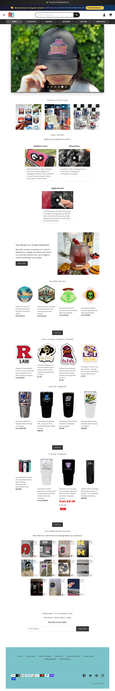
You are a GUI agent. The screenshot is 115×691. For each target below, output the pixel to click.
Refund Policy (65, 659)
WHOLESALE (100, 22)
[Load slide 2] (51, 87)
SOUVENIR (66, 22)
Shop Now (57, 67)
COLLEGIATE (31, 22)
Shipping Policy (50, 659)
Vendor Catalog (45, 656)
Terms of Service (73, 656)
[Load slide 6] (66, 87)
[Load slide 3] (55, 87)
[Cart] (110, 15)
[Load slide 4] (59, 87)
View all (57, 333)
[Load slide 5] (62, 87)
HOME (14, 22)
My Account (30, 656)
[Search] (76, 15)
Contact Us (58, 656)
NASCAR (49, 22)
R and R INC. (100, 683)
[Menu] (4, 15)
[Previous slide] (17, 58)
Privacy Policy (88, 656)
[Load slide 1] (48, 87)
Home (20, 656)
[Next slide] (98, 58)
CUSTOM (83, 22)
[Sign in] (104, 15)
